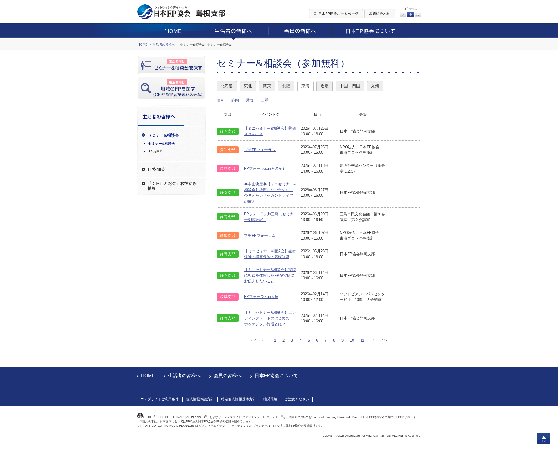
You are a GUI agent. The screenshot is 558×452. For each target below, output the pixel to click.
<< (253, 340)
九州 (375, 86)
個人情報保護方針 (200, 399)
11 (362, 340)
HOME (148, 375)
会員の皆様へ (228, 375)
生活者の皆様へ (184, 375)
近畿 (325, 86)
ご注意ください (297, 399)
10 (352, 340)
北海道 (227, 86)
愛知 (250, 100)
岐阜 (220, 100)
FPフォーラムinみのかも (265, 168)
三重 (265, 100)
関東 (267, 86)
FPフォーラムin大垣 (261, 296)
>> (384, 340)
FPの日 (155, 151)
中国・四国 (350, 86)
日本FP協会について (276, 375)
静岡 (235, 100)
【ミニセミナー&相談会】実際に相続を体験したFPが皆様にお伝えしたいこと (270, 275)
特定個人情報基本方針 (238, 399)
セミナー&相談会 (161, 144)
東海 (305, 86)
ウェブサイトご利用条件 (159, 399)
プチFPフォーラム (260, 150)
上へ (544, 439)
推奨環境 (270, 399)
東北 (248, 86)
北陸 (286, 86)
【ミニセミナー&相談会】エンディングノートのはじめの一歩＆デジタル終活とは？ (270, 318)
